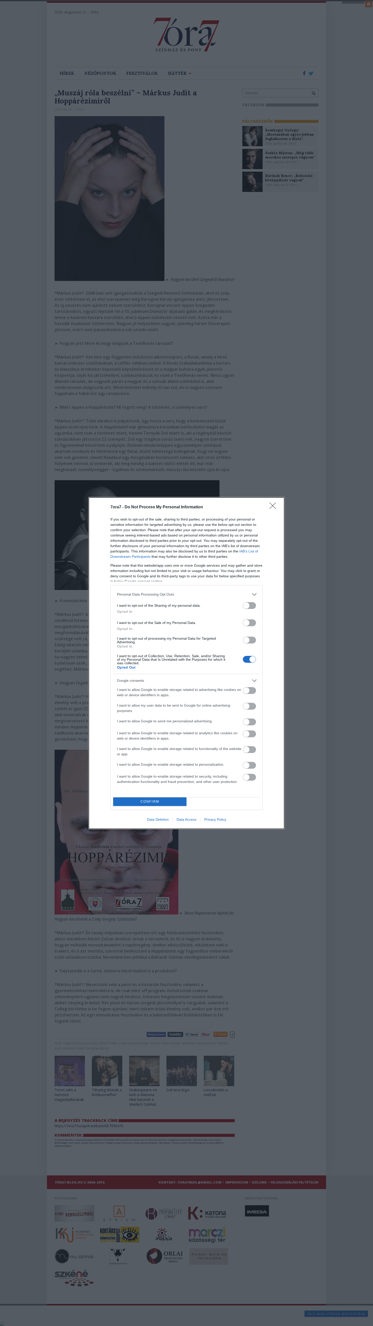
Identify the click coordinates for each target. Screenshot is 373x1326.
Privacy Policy (215, 819)
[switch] (249, 605)
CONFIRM (150, 801)
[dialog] (186, 663)
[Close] (274, 507)
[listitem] (186, 594)
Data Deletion (158, 819)
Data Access (186, 819)
